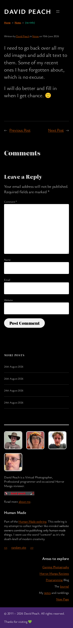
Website (8, 300)
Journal (64, 586)
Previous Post (19, 130)
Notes (18, 22)
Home (7, 22)
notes (47, 593)
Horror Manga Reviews (54, 573)
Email (7, 280)
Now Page (62, 599)
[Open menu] (57, 11)
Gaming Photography (55, 567)
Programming (54, 580)
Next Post (56, 130)
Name (7, 259)
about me (24, 501)
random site (18, 547)
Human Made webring (32, 521)
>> (31, 547)
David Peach (27, 11)
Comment (10, 201)
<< (5, 547)
